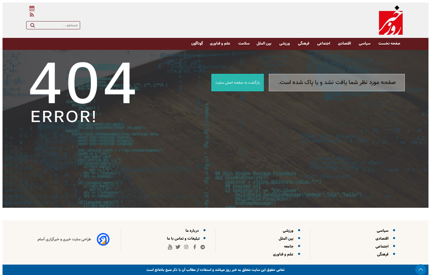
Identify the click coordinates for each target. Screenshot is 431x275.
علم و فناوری (220, 43)
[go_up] (420, 269)
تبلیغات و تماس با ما (184, 238)
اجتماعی (324, 43)
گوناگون (197, 43)
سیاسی (365, 43)
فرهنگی (304, 43)
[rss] (30, 15)
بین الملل (264, 43)
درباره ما (193, 230)
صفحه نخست (389, 43)
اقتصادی (345, 43)
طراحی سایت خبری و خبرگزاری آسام (64, 239)
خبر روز (231, 269)
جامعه (289, 246)
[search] (32, 26)
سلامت (244, 43)
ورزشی (285, 43)
